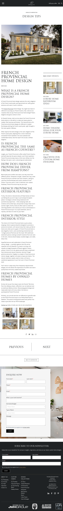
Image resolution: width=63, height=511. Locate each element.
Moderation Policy (52, 481)
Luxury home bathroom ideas (51, 101)
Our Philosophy (4, 479)
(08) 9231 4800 (53, 488)
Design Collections (25, 478)
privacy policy (26, 427)
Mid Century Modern (24, 492)
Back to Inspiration (31, 360)
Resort (22, 495)
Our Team (3, 483)
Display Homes (14, 489)
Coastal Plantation (25, 483)
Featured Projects (15, 483)
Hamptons (23, 489)
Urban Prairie (24, 497)
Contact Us (4, 487)
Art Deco (23, 481)
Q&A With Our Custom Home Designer (51, 159)
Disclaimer (52, 478)
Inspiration (3, 485)
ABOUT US (4, 477)
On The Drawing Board (15, 486)
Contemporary (24, 485)
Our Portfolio (14, 481)
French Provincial (8, 109)
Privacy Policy (52, 479)
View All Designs (25, 499)
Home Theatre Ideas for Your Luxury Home (52, 130)
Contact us (4, 305)
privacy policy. (22, 467)
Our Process (4, 481)
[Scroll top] (60, 509)
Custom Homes (13, 478)
